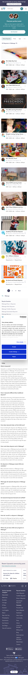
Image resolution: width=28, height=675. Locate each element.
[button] (25, 61)
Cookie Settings (13, 351)
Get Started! (14, 32)
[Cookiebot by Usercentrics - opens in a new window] (20, 317)
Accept (14, 346)
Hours (25, 38)
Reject (14, 356)
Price (14, 38)
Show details (20, 342)
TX (3, 296)
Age (20, 38)
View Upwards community (9, 566)
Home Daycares (6, 38)
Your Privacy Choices (9, 657)
